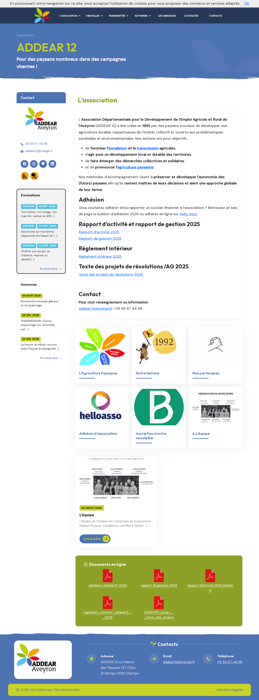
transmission (147, 148)
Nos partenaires (205, 373)
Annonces (29, 284)
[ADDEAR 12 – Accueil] (41, 14)
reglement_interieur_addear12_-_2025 (108, 614)
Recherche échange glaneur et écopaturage (39, 303)
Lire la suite (92, 539)
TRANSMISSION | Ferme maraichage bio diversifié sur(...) (37, 325)
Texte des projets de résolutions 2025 (111, 274)
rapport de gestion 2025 (159, 585)
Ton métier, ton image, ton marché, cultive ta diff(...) (39, 214)
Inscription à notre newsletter (151, 435)
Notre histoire (147, 373)
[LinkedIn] (52, 164)
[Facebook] (24, 164)
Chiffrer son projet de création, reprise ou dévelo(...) (35, 255)
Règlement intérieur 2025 (100, 256)
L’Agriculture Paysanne (98, 373)
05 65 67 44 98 (36, 144)
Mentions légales (230, 690)
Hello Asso (188, 214)
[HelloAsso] (43, 164)
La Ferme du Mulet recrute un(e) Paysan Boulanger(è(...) (40, 346)
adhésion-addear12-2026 (108, 585)
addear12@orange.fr (39, 151)
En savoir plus (49, 268)
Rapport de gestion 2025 (100, 238)
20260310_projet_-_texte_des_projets (159, 614)
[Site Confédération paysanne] (25, 176)
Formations (30, 195)
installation (117, 148)
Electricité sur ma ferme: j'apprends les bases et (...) (39, 233)
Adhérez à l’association (98, 433)
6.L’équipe (201, 433)
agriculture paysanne (136, 167)
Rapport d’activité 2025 (99, 232)
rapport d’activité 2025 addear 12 (210, 587)
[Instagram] (34, 164)
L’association (25, 35)
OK (246, 3)
